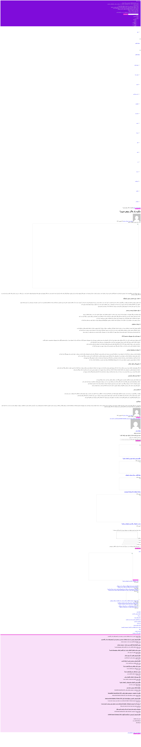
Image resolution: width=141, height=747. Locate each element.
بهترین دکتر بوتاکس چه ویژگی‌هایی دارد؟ (132, 666)
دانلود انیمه (139, 611)
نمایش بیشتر (138, 417)
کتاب (137, 152)
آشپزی (137, 84)
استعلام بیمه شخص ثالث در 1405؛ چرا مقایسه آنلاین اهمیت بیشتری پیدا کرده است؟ (123, 590)
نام (140, 540)
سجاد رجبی (130, 221)
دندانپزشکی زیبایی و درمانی (133, 11)
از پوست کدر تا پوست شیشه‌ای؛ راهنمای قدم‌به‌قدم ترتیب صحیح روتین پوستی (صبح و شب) (121, 703)
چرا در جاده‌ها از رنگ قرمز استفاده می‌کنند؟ (131, 523)
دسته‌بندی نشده (136, 207)
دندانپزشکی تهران (137, 617)
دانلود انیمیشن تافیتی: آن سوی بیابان (133, 655)
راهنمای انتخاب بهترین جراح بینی (134, 687)
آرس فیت (139, 623)
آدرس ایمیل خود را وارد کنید (135, 439)
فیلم (137, 142)
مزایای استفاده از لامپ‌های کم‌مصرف (132, 491)
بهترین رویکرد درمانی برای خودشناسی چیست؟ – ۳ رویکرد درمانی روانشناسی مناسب (122, 3)
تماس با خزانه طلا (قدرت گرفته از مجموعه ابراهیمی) (131, 627)
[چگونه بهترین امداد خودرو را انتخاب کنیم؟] (130, 456)
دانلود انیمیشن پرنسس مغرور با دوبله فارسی (131, 661)
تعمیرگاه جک (138, 722)
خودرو (137, 123)
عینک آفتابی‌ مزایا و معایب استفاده (133, 475)
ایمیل (139, 542)
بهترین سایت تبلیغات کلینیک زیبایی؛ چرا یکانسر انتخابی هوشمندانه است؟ (125, 650)
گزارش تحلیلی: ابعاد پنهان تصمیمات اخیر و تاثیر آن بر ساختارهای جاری (125, 8)
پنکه (140, 629)
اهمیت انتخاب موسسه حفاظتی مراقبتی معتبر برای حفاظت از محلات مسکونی (124, 600)
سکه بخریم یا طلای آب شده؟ (133, 10)
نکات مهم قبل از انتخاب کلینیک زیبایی (132, 677)
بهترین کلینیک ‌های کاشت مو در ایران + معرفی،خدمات (129, 644)
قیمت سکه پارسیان (137, 625)
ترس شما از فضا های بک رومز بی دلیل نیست (130, 2)
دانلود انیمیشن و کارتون (136, 613)
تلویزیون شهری (138, 631)
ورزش (137, 171)
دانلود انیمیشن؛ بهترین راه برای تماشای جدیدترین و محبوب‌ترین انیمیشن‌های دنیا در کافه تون (121, 639)
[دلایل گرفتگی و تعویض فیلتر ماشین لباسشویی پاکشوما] (128, 602)
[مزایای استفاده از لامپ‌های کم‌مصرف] (130, 489)
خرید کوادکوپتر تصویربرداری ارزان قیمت (133, 619)
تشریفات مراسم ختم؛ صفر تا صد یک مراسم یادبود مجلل (128, 709)
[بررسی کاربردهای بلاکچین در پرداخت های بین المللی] (128, 605)
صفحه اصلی (136, 65)
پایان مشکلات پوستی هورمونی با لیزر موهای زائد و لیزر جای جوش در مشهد (124, 7)
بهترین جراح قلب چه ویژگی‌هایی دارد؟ (132, 671)
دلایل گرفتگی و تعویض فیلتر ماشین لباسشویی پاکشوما (128, 603)
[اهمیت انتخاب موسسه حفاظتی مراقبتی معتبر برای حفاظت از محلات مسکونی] (132, 599)
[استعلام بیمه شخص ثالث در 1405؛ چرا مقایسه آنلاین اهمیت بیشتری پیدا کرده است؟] (122, 589)
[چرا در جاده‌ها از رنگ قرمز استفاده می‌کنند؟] (118, 521)
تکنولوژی (136, 103)
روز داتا (139, 615)
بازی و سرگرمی (135, 94)
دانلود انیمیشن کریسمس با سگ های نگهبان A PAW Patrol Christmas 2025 (124, 714)
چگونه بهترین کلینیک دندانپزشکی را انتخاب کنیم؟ (130, 682)
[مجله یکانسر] (138, 43)
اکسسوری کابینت (137, 621)
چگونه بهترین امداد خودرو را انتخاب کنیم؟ (132, 458)
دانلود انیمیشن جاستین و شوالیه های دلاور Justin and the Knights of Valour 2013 (123, 698)
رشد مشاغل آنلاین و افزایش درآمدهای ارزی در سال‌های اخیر (127, 12)
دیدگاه (139, 538)
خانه (140, 207)
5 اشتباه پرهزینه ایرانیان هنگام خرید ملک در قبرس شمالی (128, 9)
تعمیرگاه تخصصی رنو (137, 720)
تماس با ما (136, 74)
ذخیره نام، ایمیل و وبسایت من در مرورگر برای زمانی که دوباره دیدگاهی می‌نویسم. (124, 546)
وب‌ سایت (139, 544)
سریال (137, 132)
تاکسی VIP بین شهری (137, 633)
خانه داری (136, 113)
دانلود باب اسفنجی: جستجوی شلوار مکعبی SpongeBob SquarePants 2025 (124, 693)
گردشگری (136, 181)
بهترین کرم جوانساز (137, 718)
